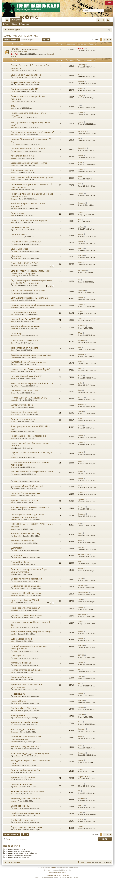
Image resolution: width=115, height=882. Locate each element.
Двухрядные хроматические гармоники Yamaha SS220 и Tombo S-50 (31, 281)
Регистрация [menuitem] (108, 20)
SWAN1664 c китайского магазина (28, 362)
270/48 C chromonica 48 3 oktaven (28, 290)
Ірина (13, 189)
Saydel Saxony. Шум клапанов (26, 74)
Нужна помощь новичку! (23, 312)
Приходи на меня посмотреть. (26, 615)
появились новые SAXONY (24, 390)
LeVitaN (80, 112)
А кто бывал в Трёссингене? (25, 340)
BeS (12, 574)
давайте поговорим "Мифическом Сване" (32, 471)
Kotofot (80, 540)
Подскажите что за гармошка (26, 585)
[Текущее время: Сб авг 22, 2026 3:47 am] (109, 29)
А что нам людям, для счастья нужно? (30, 753)
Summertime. (17, 547)
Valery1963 (14, 610)
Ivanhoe (13, 457)
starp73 (80, 411)
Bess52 (13, 378)
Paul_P (16, 208)
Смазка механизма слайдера (25, 81)
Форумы (17, 20)
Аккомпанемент (19, 234)
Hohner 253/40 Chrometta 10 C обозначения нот (26, 738)
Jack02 (80, 676)
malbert (13, 438)
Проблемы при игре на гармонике (28, 435)
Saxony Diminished (20, 562)
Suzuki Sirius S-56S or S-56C (24, 263)
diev (79, 280)
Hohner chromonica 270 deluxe (26, 669)
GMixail (80, 426)
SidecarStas (15, 414)
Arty (49, 870)
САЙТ (109, 3)
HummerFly (18, 588)
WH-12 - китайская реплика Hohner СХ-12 (32, 383)
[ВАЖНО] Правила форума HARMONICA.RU (24, 50)
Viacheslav (14, 400)
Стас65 (13, 815)
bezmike (80, 88)
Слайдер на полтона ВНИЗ (24, 89)
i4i (11, 779)
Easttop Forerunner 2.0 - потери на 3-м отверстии (30, 66)
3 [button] (107, 39)
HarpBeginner (15, 519)
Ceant (80, 600)
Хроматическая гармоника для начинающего (26, 685)
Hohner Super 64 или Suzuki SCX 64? (29, 397)
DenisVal (14, 742)
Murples (13, 634)
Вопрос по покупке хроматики (26, 578)
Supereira (81, 404)
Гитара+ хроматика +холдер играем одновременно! (29, 647)
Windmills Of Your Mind (22, 540)
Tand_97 (14, 101)
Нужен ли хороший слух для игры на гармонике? (30, 463)
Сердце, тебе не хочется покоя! (26, 827)
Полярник (14, 357)
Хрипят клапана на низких (24, 500)
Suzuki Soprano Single (21, 638)
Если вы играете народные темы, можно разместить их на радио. (32, 272)
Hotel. (14, 478)
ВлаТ (79, 669)
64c (12, 772)
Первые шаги (18, 213)
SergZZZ (81, 397)
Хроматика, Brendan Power (24, 722)
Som (12, 502)
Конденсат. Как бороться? (24, 412)
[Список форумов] (57, 8)
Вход (15, 24)
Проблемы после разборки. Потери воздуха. (29, 114)
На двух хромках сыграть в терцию (29, 220)
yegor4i (16, 689)
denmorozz (15, 732)
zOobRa (14, 564)
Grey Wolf (14, 54)
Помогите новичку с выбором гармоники (32, 304)
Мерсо (13, 237)
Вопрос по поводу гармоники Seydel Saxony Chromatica (29, 570)
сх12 (13, 105)
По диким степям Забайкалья (26, 241)
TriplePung (14, 70)
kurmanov (14, 91)
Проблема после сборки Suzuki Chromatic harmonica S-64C (32, 195)
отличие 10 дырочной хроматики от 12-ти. (31, 140)
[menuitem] (98, 20)
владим (80, 122)
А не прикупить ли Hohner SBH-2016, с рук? (30, 427)
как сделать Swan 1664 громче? (27, 485)
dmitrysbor (81, 203)
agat (12, 431)
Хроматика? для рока (21, 677)
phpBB (53, 867)
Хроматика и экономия (22, 155)
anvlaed (80, 471)
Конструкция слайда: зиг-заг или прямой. (32, 177)
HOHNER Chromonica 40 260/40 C (27, 791)
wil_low (80, 383)
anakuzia (17, 230)
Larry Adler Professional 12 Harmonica (29, 297)
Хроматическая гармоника (20, 35)
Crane (13, 393)
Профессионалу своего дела (25, 812)
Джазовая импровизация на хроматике (31, 354)
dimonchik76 (15, 127)
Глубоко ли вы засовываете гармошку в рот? (31, 453)
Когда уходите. (18, 715)
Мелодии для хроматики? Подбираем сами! (30, 762)
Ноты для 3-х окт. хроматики (25, 493)
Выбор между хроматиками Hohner (29, 162)
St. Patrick (14, 725)
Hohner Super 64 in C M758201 (26, 319)
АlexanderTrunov (83, 554)
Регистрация (25, 24)
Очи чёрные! (17, 655)
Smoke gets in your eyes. (23, 820)
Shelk (13, 679)
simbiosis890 (15, 118)
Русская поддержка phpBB (57, 872)
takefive (80, 234)
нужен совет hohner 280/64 (25, 600)
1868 (12, 407)
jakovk (13, 165)
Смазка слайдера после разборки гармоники (28, 97)
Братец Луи (15, 276)
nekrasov (81, 81)
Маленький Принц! (21, 662)
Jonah (13, 300)
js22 (79, 74)
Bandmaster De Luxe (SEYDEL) (25, 533)
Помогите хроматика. (22, 784)
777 (12, 794)
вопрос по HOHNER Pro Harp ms (27, 593)
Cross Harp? (16, 333)
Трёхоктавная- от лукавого (24, 347)
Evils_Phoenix (15, 144)
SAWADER (14, 329)
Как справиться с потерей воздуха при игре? (30, 123)
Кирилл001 (81, 500)
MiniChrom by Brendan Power (25, 326)
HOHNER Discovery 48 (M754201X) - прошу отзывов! (32, 525)
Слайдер (14, 199)
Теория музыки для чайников (26, 798)
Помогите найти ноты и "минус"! (28, 148)
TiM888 (19, 84)
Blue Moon (16, 255)
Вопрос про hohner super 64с (25, 770)
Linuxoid (80, 662)
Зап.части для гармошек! (23, 729)
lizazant (16, 293)
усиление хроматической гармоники (30, 507)
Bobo (12, 215)
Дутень (13, 467)
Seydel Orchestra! (19, 248)
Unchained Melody (20, 805)
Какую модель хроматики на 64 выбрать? (32, 131)
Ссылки (7, 20)
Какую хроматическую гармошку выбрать (32, 631)
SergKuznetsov (83, 777)
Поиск (7, 24)
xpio (12, 448)
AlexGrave (14, 627)
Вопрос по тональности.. (23, 419)
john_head (14, 765)
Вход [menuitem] (104, 20)
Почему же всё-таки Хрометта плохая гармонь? (30, 444)
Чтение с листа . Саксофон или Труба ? (30, 369)
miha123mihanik (16, 595)
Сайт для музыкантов (22, 170)
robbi (12, 602)
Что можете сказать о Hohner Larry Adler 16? (31, 623)
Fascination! (16, 554)
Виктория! (14, 314)
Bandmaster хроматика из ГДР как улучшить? (28, 204)
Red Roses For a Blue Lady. (24, 708)
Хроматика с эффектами (23, 777)
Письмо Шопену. (19, 700)
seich (15, 285)
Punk (15, 787)
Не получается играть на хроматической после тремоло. (31, 185)
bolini (15, 364)
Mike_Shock (82, 614)
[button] (110, 39)
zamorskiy (81, 290)
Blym (79, 347)
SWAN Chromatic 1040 (22, 404)
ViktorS (80, 547)
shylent (13, 307)
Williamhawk (15, 336)
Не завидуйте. (18, 693)
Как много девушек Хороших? (26, 746)
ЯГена (80, 333)
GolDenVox (17, 77)
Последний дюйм (20, 227)
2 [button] (104, 39)
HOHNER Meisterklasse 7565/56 (26, 376)
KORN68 (81, 655)
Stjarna (80, 722)
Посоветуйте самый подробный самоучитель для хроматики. (27, 515)
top (12, 108)
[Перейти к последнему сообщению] (86, 48)
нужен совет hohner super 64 (25, 607)
